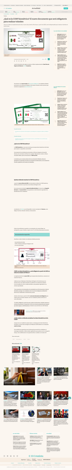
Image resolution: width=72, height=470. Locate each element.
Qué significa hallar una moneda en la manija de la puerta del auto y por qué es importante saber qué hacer (61, 66)
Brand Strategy (49, 5)
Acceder (66, 8)
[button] (69, 398)
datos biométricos (19, 339)
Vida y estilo (39, 5)
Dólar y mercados (27, 5)
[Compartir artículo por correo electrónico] (23, 61)
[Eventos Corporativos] (29, 460)
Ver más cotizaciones (65, 11)
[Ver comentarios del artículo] (25, 61)
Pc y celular (33, 5)
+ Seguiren (44, 59)
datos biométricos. (28, 86)
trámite (22, 209)
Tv (42, 5)
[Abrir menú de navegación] (4, 8)
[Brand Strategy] (34, 460)
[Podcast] (40, 459)
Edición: (65, 5)
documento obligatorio (33, 83)
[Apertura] (23, 460)
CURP (25, 65)
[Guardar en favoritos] (49, 59)
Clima (45, 5)
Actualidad (13, 5)
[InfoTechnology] (47, 459)
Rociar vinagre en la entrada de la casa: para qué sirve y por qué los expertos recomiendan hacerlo (62, 43)
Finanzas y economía (19, 5)
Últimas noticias (7, 5)
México (28, 339)
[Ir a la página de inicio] (9, 8)
